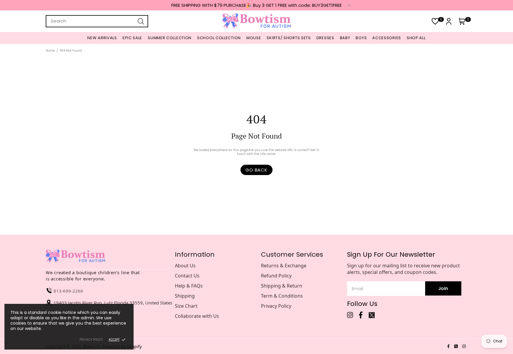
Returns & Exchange (283, 265)
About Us (185, 265)
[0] (435, 21)
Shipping (185, 296)
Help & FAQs (189, 285)
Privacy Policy (276, 306)
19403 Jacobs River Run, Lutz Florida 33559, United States (112, 303)
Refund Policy (276, 275)
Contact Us (187, 275)
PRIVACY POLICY (91, 340)
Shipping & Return (281, 285)
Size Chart (186, 306)
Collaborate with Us (197, 316)
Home (50, 50)
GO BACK (256, 170)
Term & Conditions (282, 296)
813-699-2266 (68, 291)
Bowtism (256, 21)
